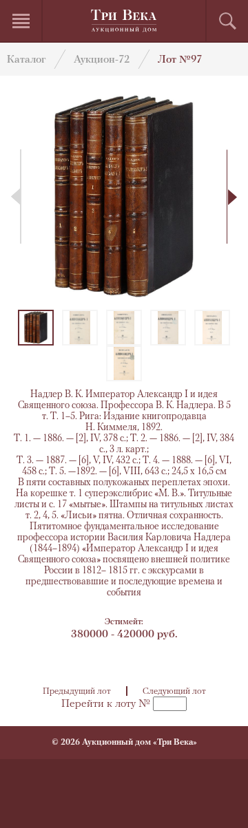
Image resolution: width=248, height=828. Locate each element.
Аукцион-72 (102, 60)
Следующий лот (174, 691)
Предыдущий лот (77, 691)
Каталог (26, 60)
